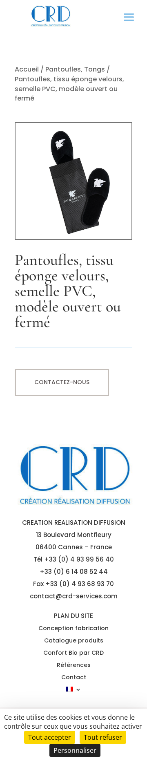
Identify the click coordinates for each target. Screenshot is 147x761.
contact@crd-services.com (74, 596)
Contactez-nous (61, 382)
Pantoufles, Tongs (75, 69)
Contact (73, 677)
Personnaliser (74, 750)
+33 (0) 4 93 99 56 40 (79, 559)
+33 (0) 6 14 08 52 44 (74, 571)
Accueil (27, 69)
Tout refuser (103, 737)
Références (74, 665)
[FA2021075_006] (73, 238)
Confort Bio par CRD (73, 653)
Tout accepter (49, 737)
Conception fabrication (73, 628)
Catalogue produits (73, 641)
